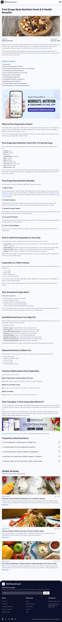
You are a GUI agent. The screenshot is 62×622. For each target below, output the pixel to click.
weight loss (5, 193)
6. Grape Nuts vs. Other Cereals (11, 75)
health (22, 171)
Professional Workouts (7, 606)
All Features (5, 604)
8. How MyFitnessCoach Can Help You (13, 79)
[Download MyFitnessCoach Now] (31, 424)
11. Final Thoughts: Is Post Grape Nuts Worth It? (16, 85)
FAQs (27, 612)
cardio (24, 328)
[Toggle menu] (60, 2)
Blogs (27, 601)
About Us (28, 609)
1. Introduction (6, 64)
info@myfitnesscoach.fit (54, 601)
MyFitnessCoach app (35, 53)
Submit (46, 593)
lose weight (33, 567)
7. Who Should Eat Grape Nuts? (11, 77)
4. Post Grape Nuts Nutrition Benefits (13, 70)
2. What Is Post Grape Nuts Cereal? (12, 66)
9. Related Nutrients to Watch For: (11, 81)
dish (24, 533)
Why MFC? (4, 601)
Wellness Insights (6, 612)
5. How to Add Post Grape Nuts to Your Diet (14, 72)
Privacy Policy (29, 606)
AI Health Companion (7, 609)
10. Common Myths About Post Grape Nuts (14, 83)
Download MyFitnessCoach (10, 433)
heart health (22, 298)
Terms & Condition (30, 604)
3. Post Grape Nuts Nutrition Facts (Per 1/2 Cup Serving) (18, 68)
